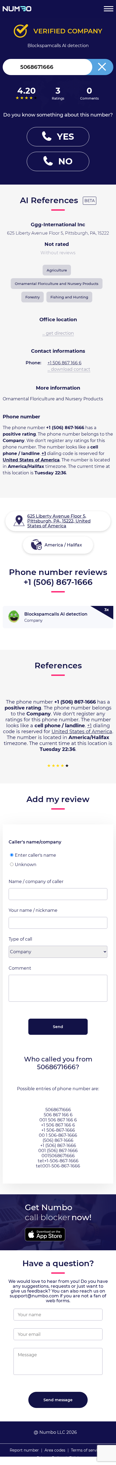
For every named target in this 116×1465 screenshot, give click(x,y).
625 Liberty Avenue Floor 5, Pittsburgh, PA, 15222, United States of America (59, 521)
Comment (20, 968)
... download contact (68, 369)
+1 (44, 453)
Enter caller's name (35, 855)
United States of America (31, 460)
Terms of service (86, 1450)
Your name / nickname (33, 910)
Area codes (55, 1450)
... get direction (58, 333)
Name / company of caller (36, 881)
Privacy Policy (50, 1458)
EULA (74, 1458)
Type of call (20, 939)
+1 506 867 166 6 (64, 362)
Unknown (25, 864)
